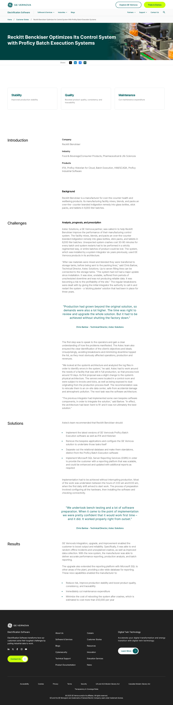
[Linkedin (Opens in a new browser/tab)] (75, 62)
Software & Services (45, 12)
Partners (130, 12)
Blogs (73, 12)
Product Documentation (65, 665)
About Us (59, 633)
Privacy (55, 684)
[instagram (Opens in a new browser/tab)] (22, 649)
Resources (91, 646)
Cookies (41, 684)
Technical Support (63, 658)
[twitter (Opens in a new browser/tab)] (13, 649)
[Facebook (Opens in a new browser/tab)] (80, 62)
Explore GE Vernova (128, 5)
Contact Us (155, 12)
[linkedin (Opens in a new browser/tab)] (9, 649)
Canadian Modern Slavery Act (139, 684)
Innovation (91, 652)
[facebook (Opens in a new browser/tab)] (17, 649)
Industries (62, 12)
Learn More (126, 651)
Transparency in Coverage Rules (86, 689)
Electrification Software (19, 12)
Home (10, 19)
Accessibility (24, 684)
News (89, 665)
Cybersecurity (61, 652)
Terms (69, 684)
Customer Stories (22, 19)
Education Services (95, 658)
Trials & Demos (154, 5)
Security (84, 684)
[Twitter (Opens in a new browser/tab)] (70, 62)
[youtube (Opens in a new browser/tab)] (26, 649)
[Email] (85, 62)
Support (142, 12)
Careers (90, 633)
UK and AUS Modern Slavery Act (107, 684)
